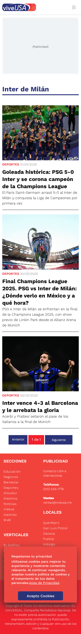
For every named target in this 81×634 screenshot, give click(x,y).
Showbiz (10, 493)
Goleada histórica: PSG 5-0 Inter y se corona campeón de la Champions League (38, 179)
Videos (9, 509)
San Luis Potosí (55, 528)
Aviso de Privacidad (44, 583)
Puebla (48, 539)
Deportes (10, 164)
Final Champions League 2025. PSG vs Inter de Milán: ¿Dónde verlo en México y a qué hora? (39, 292)
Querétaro (51, 522)
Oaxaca (49, 533)
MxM (7, 520)
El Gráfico (12, 545)
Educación (12, 471)
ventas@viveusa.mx (57, 502)
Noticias (10, 504)
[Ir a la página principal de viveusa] (34, 7)
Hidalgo (49, 544)
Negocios (11, 477)
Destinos (11, 498)
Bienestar (11, 482)
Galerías (10, 514)
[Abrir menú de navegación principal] (74, 7)
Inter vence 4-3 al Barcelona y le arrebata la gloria (40, 406)
